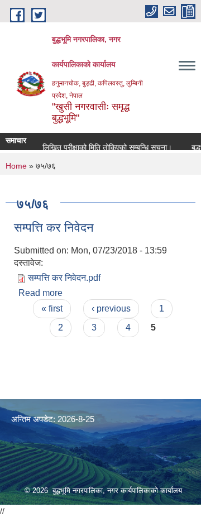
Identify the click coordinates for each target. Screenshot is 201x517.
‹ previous (111, 308)
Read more (40, 293)
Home (16, 165)
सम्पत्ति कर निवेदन (54, 227)
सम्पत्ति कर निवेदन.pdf (64, 278)
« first (52, 308)
